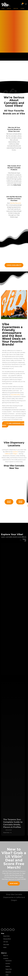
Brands (9, 8)
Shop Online (6, 936)
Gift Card (5, 941)
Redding (8, 966)
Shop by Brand (7, 939)
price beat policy (15, 394)
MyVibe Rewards (15, 203)
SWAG (5, 947)
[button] (26, 4)
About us (5, 955)
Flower (22, 8)
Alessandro (8, 972)
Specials (15, 8)
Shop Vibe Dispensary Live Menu (13, 424)
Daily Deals (6, 944)
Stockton (8, 963)
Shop (2, 8)
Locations (5, 958)
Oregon (15, 453)
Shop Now (14, 883)
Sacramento (9, 960)
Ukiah (7, 974)
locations (15, 451)
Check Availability (14, 265)
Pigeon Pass (9, 969)
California (7, 453)
